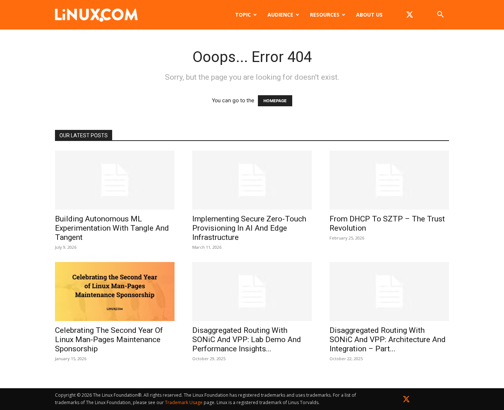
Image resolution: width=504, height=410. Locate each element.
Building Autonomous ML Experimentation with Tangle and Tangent (112, 228)
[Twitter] (406, 400)
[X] (409, 15)
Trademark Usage (184, 402)
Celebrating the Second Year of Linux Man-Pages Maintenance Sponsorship (109, 339)
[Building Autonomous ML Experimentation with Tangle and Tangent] (115, 180)
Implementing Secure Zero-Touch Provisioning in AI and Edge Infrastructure (249, 228)
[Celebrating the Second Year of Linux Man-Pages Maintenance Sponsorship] (115, 291)
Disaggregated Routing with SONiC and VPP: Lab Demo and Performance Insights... (246, 339)
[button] (440, 15)
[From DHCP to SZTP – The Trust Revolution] (389, 180)
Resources (324, 14)
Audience (280, 14)
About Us (369, 14)
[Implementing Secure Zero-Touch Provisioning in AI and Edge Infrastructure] (252, 180)
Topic (243, 14)
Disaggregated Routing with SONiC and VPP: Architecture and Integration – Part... (387, 339)
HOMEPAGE (275, 100)
